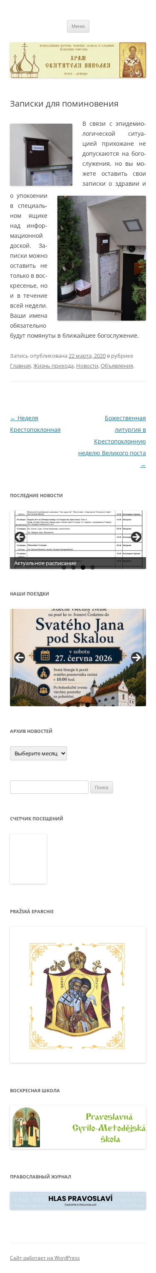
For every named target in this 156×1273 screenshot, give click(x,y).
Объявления (117, 365)
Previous (19, 657)
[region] (78, 540)
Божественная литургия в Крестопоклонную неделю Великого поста (112, 441)
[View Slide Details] (78, 540)
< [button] (20, 537)
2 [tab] (73, 567)
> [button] (135, 537)
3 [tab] (83, 567)
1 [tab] (64, 567)
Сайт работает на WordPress (45, 1257)
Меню (78, 26)
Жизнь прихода (53, 365)
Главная (20, 365)
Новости (87, 365)
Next (136, 657)
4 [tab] (92, 567)
